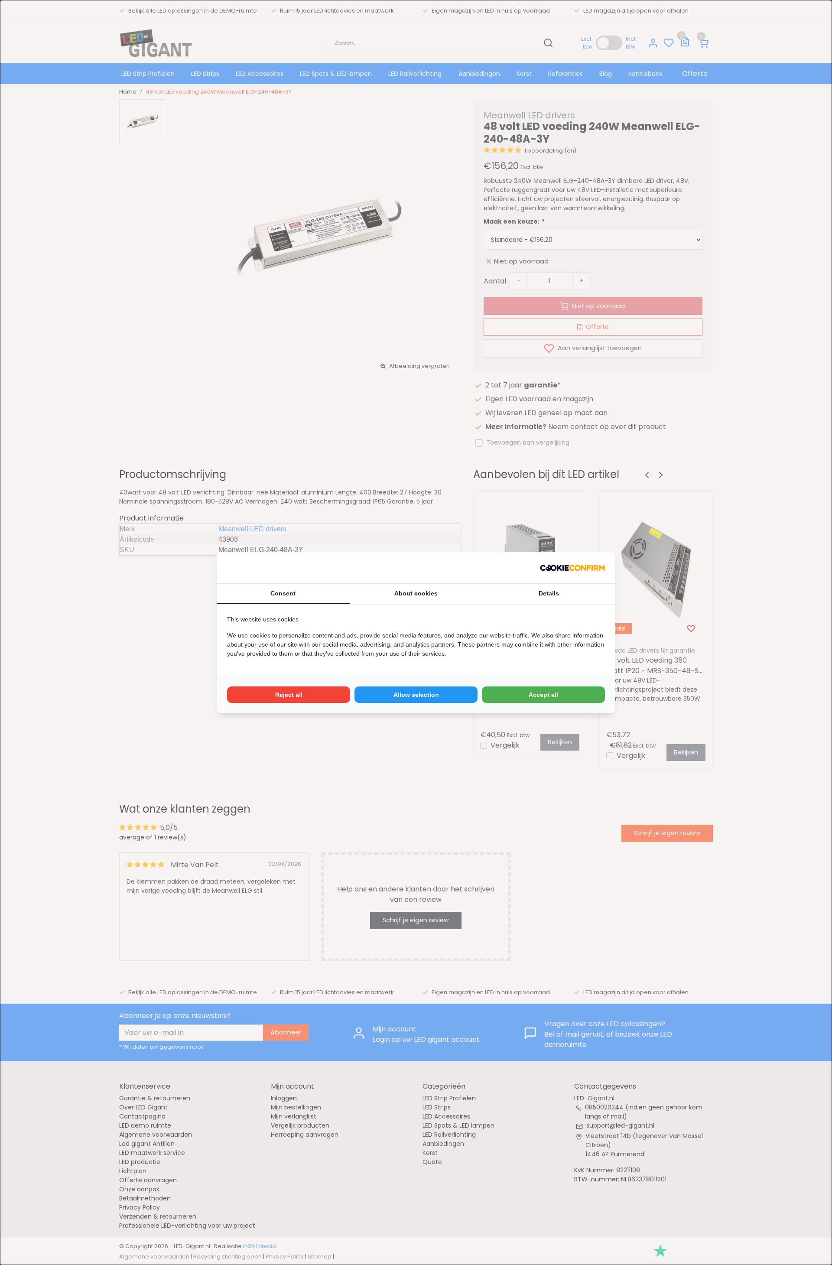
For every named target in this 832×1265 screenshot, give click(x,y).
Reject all (288, 694)
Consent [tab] (283, 593)
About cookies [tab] (416, 593)
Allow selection (416, 694)
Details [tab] (549, 593)
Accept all (543, 694)
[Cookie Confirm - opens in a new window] (572, 568)
